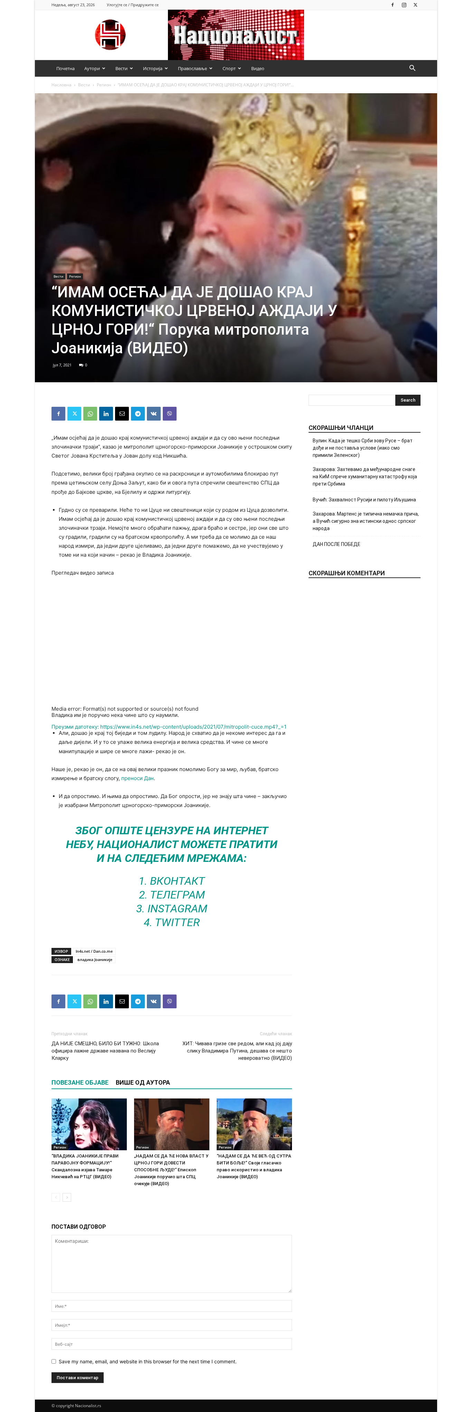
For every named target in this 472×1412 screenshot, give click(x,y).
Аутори (92, 68)
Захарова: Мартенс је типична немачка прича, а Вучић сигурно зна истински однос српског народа (366, 521)
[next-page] (67, 1197)
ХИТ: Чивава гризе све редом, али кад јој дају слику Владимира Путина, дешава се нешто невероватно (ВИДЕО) (237, 1050)
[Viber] (170, 414)
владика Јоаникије (94, 959)
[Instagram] (404, 4)
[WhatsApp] (90, 414)
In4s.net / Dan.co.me (94, 951)
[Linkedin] (106, 414)
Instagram (177, 908)
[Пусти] (54, 738)
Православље (192, 68)
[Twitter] (415, 4)
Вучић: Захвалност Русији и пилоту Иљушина (364, 499)
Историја (152, 68)
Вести (121, 68)
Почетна (65, 68)
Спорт (229, 68)
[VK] (154, 414)
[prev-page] (55, 1197)
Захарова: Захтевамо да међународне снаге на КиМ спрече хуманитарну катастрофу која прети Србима (365, 477)
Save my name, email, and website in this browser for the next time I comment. (148, 1361)
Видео (257, 68)
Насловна (61, 85)
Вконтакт (177, 880)
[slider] (151, 772)
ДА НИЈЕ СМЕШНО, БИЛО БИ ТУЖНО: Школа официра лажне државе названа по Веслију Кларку (105, 1050)
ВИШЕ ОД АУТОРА (143, 1082)
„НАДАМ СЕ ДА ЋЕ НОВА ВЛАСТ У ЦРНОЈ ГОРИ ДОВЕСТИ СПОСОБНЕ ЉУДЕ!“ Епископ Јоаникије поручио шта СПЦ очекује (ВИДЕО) (171, 1169)
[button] (412, 69)
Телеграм (177, 894)
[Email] (122, 414)
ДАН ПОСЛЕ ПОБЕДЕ (336, 544)
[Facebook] (392, 4)
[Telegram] (138, 414)
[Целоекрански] (54, 783)
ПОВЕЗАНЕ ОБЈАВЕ (79, 1082)
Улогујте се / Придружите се (133, 4)
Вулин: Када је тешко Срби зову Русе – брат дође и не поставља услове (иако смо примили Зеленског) (363, 448)
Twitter (177, 922)
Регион (104, 85)
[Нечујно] (54, 774)
